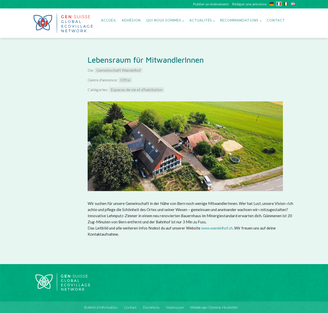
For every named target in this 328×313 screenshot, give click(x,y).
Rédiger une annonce (249, 4)
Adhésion (131, 20)
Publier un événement (211, 4)
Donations (151, 307)
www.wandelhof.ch (217, 228)
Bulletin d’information (101, 307)
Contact (276, 20)
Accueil (108, 20)
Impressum (175, 307)
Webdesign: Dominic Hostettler (214, 307)
